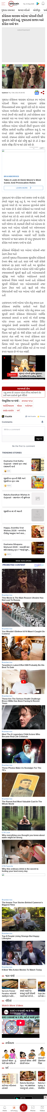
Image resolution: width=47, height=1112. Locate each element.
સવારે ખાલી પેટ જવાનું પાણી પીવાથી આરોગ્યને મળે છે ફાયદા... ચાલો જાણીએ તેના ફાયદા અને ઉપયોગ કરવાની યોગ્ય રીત (28, 993)
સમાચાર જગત (27, 400)
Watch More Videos (12, 1005)
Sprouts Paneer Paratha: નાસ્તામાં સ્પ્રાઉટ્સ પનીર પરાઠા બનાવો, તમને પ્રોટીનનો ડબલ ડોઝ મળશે (9, 993)
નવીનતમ (9, 1043)
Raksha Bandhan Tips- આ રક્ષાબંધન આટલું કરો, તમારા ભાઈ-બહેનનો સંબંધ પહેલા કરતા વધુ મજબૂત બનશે (27, 1085)
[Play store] (37, 3)
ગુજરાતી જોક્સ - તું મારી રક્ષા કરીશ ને (9, 1062)
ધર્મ (18, 410)
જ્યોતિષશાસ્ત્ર (8, 405)
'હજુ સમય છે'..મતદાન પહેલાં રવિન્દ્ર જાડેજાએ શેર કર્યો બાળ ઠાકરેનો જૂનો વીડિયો (22, 394)
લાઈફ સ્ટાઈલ (8, 410)
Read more (12, 375)
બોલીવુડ (36, 10)
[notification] (42, 3)
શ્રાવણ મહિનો (24, 10)
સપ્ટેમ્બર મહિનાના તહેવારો (9, 1086)
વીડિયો (8, 1000)
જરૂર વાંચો (10, 976)
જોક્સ (19, 405)
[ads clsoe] (45, 1097)
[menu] (4, 3)
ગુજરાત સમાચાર (8, 10)
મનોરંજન (28, 405)
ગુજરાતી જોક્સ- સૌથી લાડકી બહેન (28, 1062)
